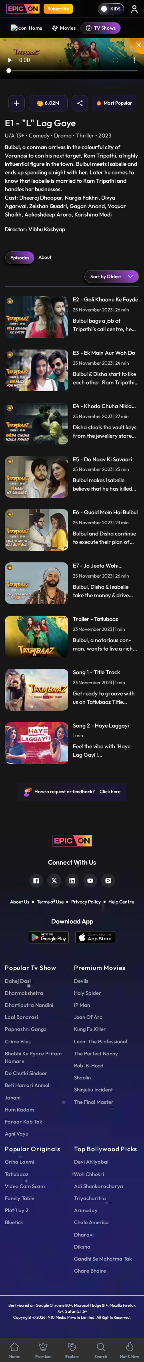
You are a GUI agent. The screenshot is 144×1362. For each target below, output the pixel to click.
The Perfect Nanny (96, 1053)
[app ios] (95, 937)
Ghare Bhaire (90, 1270)
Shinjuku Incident (93, 1089)
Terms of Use (50, 902)
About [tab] (45, 257)
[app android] (52, 937)
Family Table (19, 1198)
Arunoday (86, 1210)
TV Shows (105, 28)
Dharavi (84, 1234)
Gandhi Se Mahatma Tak (103, 1258)
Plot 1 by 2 (16, 1210)
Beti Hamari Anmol (27, 1085)
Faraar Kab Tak (23, 1121)
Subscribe (58, 9)
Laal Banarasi (21, 1017)
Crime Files (18, 1041)
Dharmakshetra (24, 993)
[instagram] (108, 880)
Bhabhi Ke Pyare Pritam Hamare (33, 1057)
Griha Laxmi (19, 1161)
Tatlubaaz (16, 1174)
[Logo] (23, 9)
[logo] (72, 840)
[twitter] (54, 880)
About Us (19, 902)
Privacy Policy (86, 902)
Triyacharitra (90, 1198)
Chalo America (91, 1222)
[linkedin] (72, 880)
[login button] (134, 9)
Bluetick (14, 1222)
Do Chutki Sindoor (26, 1073)
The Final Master (94, 1102)
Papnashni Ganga (26, 1029)
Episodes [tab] (19, 258)
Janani (12, 1097)
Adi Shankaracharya (98, 1186)
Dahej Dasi (18, 981)
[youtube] (90, 880)
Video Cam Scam (25, 1186)
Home (35, 28)
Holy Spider (87, 993)
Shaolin (82, 1077)
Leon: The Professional (100, 1041)
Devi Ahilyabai (91, 1161)
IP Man (82, 1005)
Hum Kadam (19, 1109)
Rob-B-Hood (89, 1065)
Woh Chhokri (89, 1174)
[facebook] (36, 880)
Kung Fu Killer (90, 1029)
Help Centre (121, 902)
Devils (81, 981)
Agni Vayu (16, 1133)
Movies (68, 28)
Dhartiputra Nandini (29, 1005)
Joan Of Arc (88, 1017)
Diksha (82, 1246)
